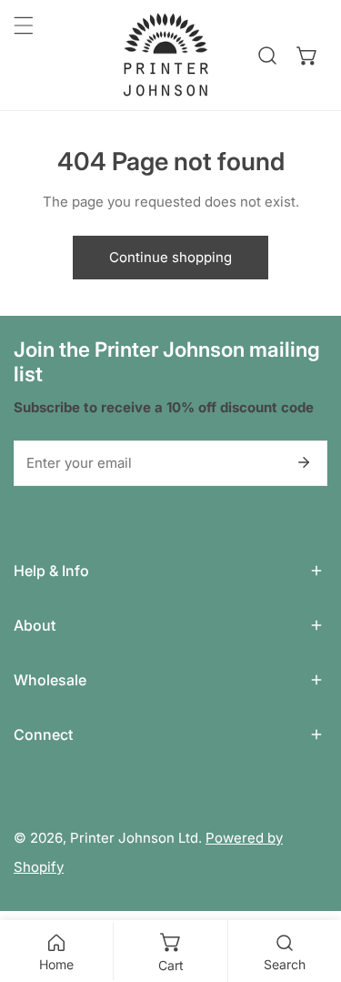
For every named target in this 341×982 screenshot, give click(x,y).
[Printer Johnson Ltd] (165, 55)
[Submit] (304, 462)
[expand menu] (24, 25)
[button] (307, 55)
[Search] (267, 55)
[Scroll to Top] (308, 885)
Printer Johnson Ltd (134, 837)
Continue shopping (170, 257)
